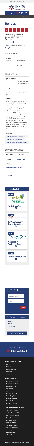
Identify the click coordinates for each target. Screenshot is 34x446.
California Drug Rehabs (12, 427)
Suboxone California (11, 422)
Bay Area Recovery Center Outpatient (15, 223)
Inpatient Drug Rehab (11, 393)
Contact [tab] (10, 175)
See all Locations (17, 333)
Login (11, 1)
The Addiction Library (11, 425)
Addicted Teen (10, 435)
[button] (24, 16)
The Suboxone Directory (12, 410)
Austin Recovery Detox (17, 256)
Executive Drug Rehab (11, 403)
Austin (10, 329)
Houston (10, 321)
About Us (8, 364)
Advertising (9, 371)
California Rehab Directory (12, 415)
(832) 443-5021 (21, 159)
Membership (9, 366)
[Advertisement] (17, 277)
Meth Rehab (9, 391)
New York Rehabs (10, 432)
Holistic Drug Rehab (11, 396)
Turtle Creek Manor (15, 206)
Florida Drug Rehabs (11, 420)
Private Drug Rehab (11, 386)
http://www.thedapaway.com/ (14, 167)
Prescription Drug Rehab (12, 383)
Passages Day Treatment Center (15, 243)
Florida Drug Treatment (12, 418)
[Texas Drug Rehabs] (17, 9)
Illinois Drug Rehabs (11, 430)
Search (23, 307)
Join (14, 1)
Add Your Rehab (20, 1)
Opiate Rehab (9, 388)
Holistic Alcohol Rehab (11, 398)
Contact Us (9, 374)
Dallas (10, 324)
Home (7, 46)
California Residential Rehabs (13, 413)
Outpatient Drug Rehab (12, 381)
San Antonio (11, 326)
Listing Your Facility (11, 369)
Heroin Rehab (9, 401)
